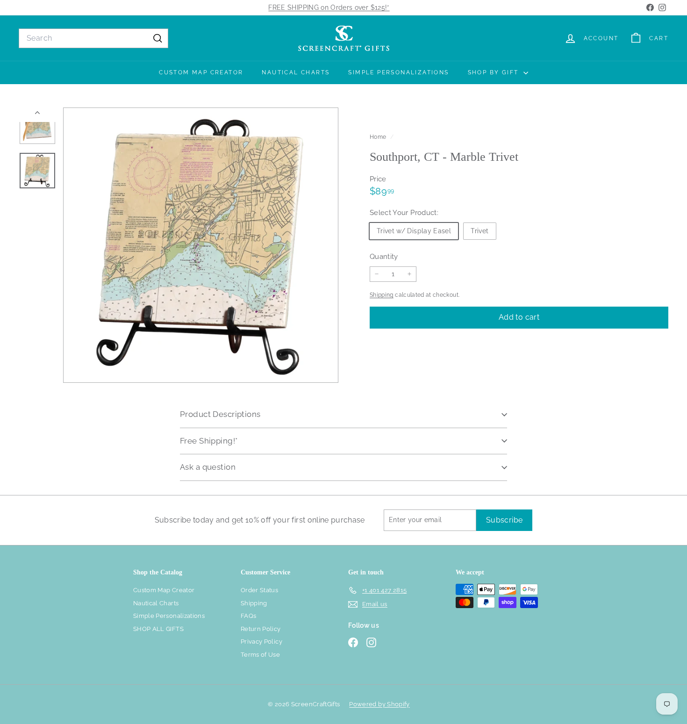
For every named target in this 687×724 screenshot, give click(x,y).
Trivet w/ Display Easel (414, 230)
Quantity (384, 256)
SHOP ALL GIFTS (158, 628)
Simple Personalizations (398, 72)
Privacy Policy (261, 641)
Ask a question (208, 467)
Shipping (382, 295)
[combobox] (93, 38)
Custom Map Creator (201, 72)
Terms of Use (260, 654)
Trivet (479, 230)
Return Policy (261, 628)
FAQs (248, 615)
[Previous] (37, 115)
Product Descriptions (220, 414)
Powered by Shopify (379, 704)
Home (379, 137)
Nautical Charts (295, 72)
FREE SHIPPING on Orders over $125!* (328, 7)
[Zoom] (201, 245)
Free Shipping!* (208, 440)
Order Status (259, 590)
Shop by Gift (494, 72)
